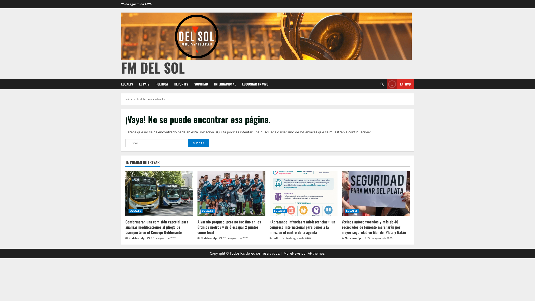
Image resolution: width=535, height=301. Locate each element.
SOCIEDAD (201, 84)
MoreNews (292, 253)
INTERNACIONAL (225, 84)
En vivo (405, 84)
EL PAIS (144, 84)
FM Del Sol (153, 67)
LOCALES (127, 84)
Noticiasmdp (137, 238)
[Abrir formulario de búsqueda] (382, 84)
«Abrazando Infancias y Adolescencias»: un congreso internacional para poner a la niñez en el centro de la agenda (302, 227)
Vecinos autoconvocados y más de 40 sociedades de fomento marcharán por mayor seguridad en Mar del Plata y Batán (374, 227)
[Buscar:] (156, 143)
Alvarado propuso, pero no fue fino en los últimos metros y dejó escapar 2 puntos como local (229, 227)
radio (276, 238)
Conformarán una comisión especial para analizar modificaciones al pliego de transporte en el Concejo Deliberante (156, 227)
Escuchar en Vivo (255, 84)
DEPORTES (181, 84)
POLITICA (161, 84)
